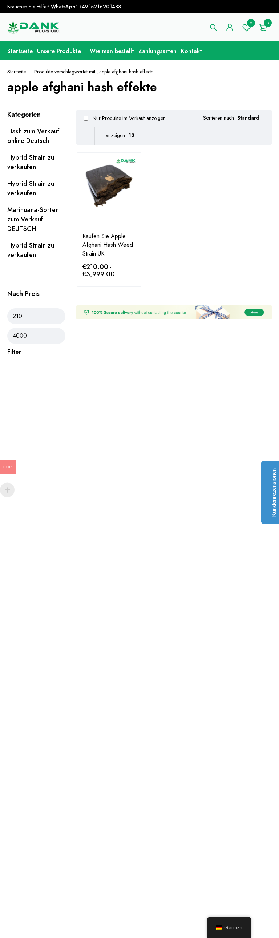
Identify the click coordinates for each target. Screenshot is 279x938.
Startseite (16, 71)
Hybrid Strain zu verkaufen (30, 162)
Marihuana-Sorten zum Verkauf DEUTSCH (33, 219)
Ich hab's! (240, 14)
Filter (14, 352)
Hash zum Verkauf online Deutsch (33, 136)
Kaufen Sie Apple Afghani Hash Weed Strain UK (107, 245)
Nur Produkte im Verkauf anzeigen (128, 118)
